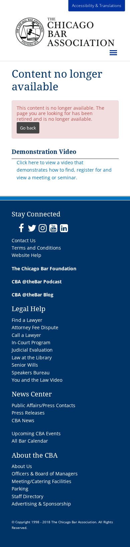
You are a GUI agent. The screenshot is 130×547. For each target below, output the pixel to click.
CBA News (23, 420)
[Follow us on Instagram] (42, 228)
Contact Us (24, 240)
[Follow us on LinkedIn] (64, 228)
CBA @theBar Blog (32, 294)
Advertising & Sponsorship (41, 503)
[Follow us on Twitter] (32, 228)
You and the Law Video (37, 380)
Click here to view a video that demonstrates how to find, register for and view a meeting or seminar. (64, 170)
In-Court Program (31, 342)
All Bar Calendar (30, 441)
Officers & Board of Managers (45, 473)
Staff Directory (27, 496)
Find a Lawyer (27, 320)
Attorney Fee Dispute (35, 327)
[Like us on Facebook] (21, 228)
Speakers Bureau (31, 372)
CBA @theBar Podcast (37, 281)
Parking (20, 488)
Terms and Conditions (36, 248)
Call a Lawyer (26, 335)
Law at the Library (32, 357)
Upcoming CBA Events (36, 433)
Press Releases (28, 412)
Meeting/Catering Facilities (41, 481)
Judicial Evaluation (32, 350)
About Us (22, 466)
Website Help (26, 255)
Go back (28, 128)
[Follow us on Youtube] (53, 228)
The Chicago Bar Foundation (44, 268)
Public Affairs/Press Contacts (43, 405)
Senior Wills (25, 365)
